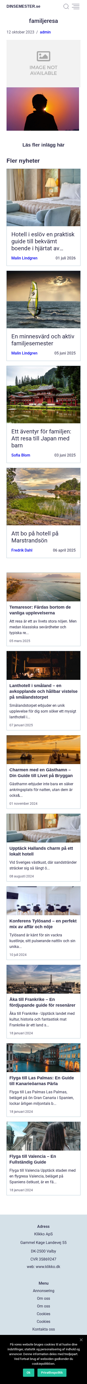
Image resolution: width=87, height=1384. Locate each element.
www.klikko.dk (48, 1266)
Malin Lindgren (24, 258)
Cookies (43, 1314)
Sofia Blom (20, 455)
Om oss (43, 1298)
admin (45, 32)
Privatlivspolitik (52, 1372)
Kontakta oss (43, 1329)
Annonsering (43, 1290)
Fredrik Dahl (21, 550)
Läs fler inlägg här (43, 145)
